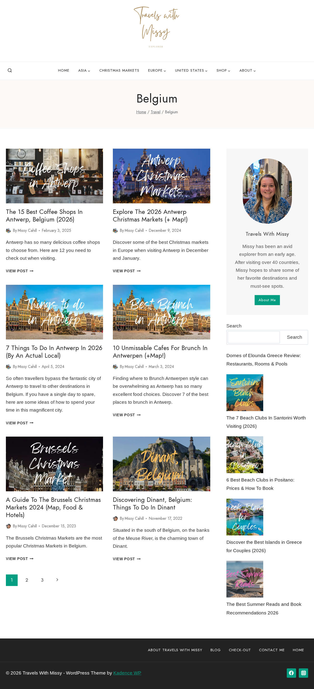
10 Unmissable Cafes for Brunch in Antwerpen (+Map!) (160, 351)
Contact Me (272, 650)
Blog (215, 650)
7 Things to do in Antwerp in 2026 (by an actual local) (54, 351)
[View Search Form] (9, 70)
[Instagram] (303, 673)
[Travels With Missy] (157, 30)
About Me (267, 300)
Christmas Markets (119, 70)
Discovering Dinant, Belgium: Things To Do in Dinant (152, 503)
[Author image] (8, 230)
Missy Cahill (27, 230)
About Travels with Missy (175, 650)
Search (234, 325)
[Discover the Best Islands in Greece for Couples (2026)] (244, 517)
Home (63, 70)
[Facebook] (291, 673)
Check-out (240, 650)
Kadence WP (127, 673)
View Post (20, 271)
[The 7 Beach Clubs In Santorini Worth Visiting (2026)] (244, 392)
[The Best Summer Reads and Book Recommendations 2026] (244, 579)
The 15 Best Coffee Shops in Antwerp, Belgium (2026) (44, 215)
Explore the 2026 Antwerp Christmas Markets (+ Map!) (150, 215)
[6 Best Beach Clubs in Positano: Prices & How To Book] (244, 454)
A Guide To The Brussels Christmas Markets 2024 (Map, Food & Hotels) (53, 507)
